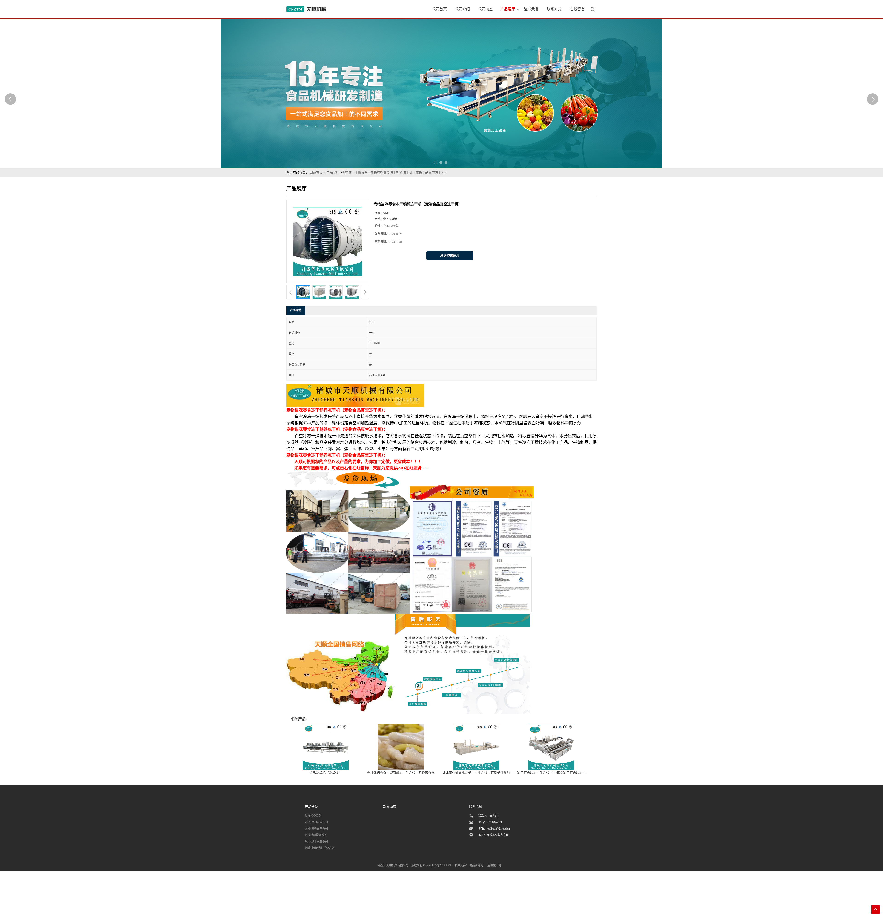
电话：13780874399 (490, 822)
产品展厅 (332, 172)
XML (449, 865)
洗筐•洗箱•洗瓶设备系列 (319, 848)
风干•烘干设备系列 (316, 841)
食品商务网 (476, 865)
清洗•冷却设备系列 (316, 822)
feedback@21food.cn (498, 828)
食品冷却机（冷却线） (326, 773)
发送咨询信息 (449, 255)
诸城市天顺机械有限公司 (393, 865)
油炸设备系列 (313, 815)
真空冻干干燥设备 (355, 172)
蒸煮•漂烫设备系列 (316, 828)
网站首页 (316, 172)
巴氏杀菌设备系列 (316, 835)
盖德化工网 (494, 865)
